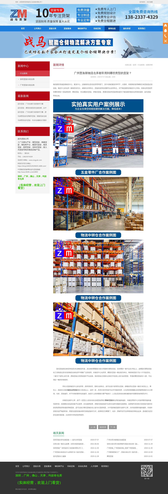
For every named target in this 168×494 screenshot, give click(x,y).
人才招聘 (94, 466)
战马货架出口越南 (59, 456)
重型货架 (110, 456)
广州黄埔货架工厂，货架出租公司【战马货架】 (123, 452)
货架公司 (25, 139)
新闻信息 (112, 28)
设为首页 (142, 2)
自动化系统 (82, 466)
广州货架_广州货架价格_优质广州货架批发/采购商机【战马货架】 (123, 448)
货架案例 (67, 28)
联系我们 (141, 28)
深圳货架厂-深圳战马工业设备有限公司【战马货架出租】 (69, 448)
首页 (23, 28)
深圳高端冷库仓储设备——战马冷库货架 (67, 440)
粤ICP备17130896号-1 (51, 472)
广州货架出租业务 (27, 85)
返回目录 (103, 427)
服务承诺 (127, 28)
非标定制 (97, 28)
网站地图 (18, 489)
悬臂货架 (27, 147)
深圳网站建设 (32, 489)
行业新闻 (23, 73)
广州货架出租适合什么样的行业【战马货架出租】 (69, 452)
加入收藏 (150, 2)
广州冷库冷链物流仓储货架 (116, 440)
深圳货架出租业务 (27, 79)
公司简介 (37, 28)
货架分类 (52, 28)
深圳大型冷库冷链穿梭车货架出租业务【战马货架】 (123, 444)
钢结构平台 (82, 28)
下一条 (112, 427)
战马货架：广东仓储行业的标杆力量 (30, 104)
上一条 (93, 427)
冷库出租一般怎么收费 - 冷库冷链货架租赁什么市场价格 (69, 444)
